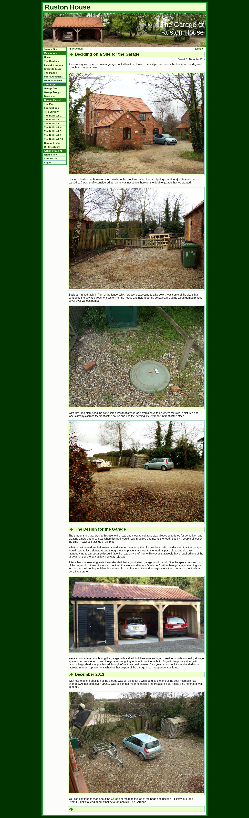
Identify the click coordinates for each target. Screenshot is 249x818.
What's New (50, 154)
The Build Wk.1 (52, 115)
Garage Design (52, 92)
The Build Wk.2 (52, 119)
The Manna (50, 72)
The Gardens (51, 61)
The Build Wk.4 (52, 127)
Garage (115, 798)
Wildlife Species (53, 80)
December (50, 96)
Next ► (199, 48)
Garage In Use (52, 143)
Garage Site (50, 88)
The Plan (49, 104)
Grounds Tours (52, 68)
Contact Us (50, 158)
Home (47, 57)
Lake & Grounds (53, 65)
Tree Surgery (51, 111)
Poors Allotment (53, 76)
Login (47, 162)
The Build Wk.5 (52, 131)
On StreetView (52, 146)
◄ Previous (76, 48)
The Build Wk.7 (52, 135)
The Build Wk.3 (52, 123)
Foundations (51, 107)
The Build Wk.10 (53, 139)
